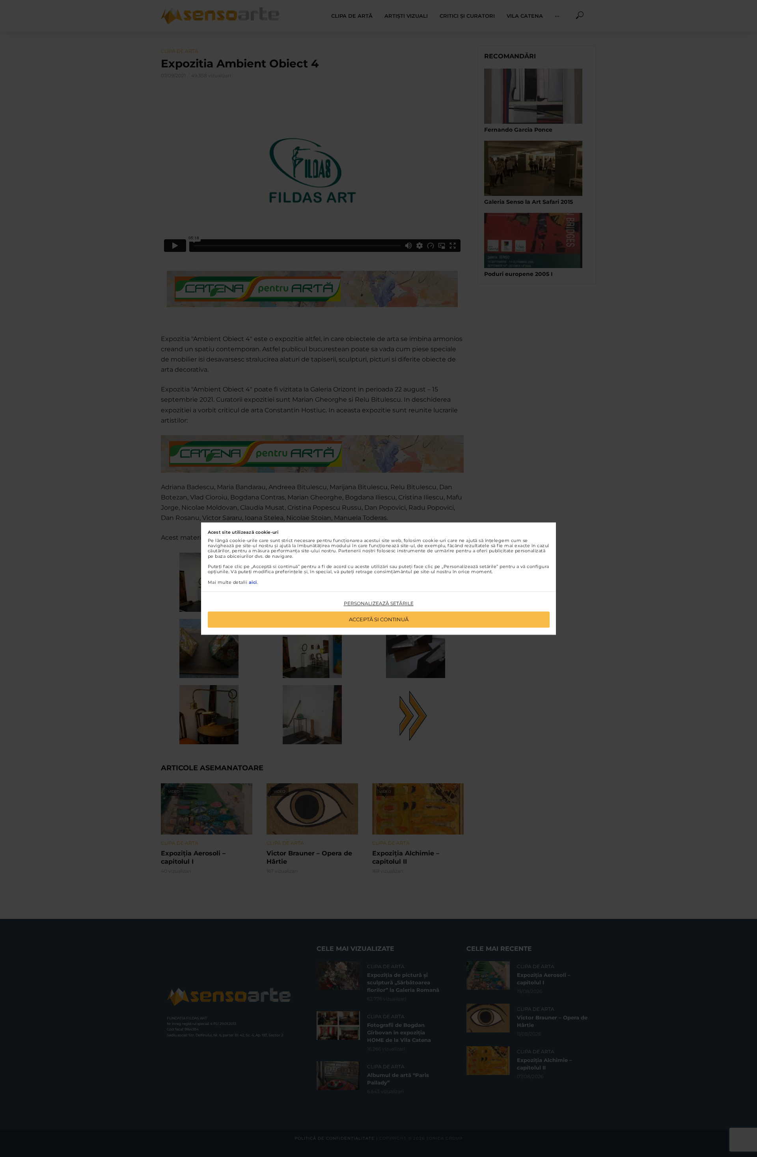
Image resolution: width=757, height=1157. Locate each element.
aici (253, 582)
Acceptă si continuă (378, 619)
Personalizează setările (379, 604)
